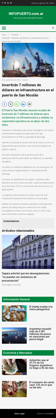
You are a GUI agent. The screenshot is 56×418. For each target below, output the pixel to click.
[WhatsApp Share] (16, 104)
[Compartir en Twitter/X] (10, 104)
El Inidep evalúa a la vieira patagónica (40, 308)
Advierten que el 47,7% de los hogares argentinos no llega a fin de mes (41, 364)
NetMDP (50, 413)
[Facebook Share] (4, 104)
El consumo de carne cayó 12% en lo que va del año (41, 385)
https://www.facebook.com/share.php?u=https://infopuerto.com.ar (2, 3)
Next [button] (51, 261)
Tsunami (25, 80)
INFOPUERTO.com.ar (26, 14)
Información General (16, 299)
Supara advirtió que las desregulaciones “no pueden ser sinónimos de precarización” (25, 277)
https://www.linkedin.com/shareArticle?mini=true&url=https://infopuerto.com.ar (8, 3)
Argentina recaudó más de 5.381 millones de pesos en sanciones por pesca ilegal (40, 334)
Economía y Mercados (17, 352)
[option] (28, 260)
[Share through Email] (29, 104)
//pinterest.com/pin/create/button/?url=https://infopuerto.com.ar (11, 3)
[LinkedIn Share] (23, 104)
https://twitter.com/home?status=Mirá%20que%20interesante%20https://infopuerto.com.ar (5, 3)
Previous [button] (5, 261)
